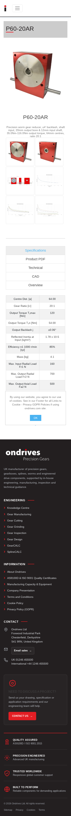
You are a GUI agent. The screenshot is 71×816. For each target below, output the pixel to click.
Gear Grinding (15, 526)
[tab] (35, 250)
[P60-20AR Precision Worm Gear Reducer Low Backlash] (20, 152)
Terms (42, 810)
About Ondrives (16, 571)
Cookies (31, 810)
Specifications (35, 250)
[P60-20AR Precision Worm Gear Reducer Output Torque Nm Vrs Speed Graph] (49, 181)
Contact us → (22, 716)
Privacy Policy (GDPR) (20, 609)
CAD (35, 276)
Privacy (19, 810)
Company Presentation (21, 590)
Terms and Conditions (20, 596)
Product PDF (35, 259)
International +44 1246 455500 (29, 663)
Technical (35, 268)
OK (35, 417)
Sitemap (8, 810)
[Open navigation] (17, 8)
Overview (35, 285)
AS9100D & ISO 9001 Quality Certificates (31, 578)
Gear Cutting (15, 520)
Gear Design (14, 539)
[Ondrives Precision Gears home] (27, 454)
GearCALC (13, 545)
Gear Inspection (16, 532)
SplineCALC (14, 551)
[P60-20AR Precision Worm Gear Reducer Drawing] (20, 181)
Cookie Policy (15, 603)
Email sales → (23, 650)
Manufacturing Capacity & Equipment (29, 584)
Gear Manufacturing (19, 514)
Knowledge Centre (18, 507)
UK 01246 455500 (22, 659)
